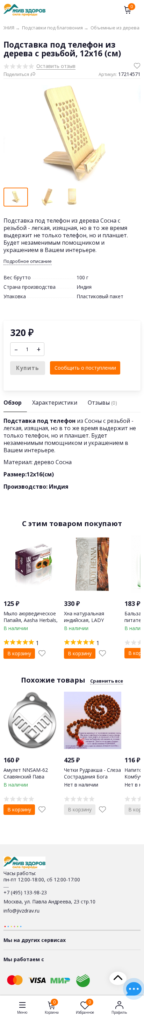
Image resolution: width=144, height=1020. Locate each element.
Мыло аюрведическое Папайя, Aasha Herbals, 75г (30, 619)
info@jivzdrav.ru (21, 910)
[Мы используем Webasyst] (12, 926)
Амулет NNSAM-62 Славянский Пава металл (25, 776)
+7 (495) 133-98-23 (25, 892)
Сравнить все (106, 681)
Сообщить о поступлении (85, 367)
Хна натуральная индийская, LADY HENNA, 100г (84, 619)
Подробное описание (27, 261)
